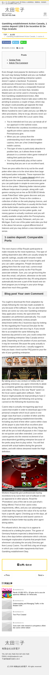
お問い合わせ (25, 565)
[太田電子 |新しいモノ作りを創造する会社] (14, 9)
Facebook (7, 42)
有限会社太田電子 (20, 666)
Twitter (16, 42)
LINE (24, 42)
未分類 (21, 48)
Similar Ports (14, 60)
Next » (41, 575)
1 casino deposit (27, 177)
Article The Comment (18, 63)
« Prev (7, 575)
